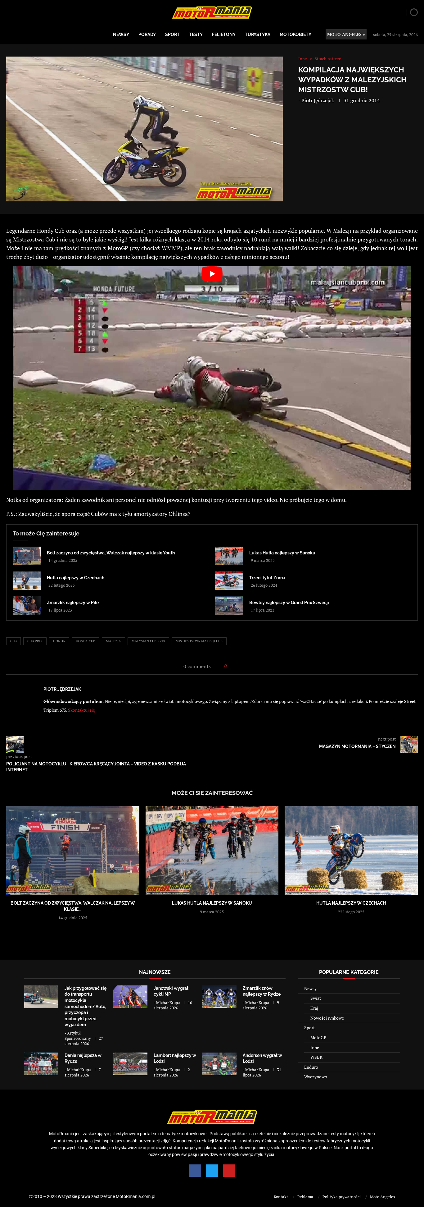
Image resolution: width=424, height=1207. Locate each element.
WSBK (316, 1057)
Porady (147, 34)
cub (13, 641)
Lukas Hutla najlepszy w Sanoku (282, 552)
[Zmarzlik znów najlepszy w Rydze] (219, 996)
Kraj (314, 1008)
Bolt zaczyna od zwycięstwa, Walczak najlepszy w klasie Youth (111, 552)
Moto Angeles (382, 1197)
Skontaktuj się (81, 710)
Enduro (311, 1067)
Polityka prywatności (342, 1197)
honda (59, 641)
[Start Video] (212, 378)
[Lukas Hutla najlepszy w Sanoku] (229, 556)
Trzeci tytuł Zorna (267, 577)
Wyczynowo (315, 1077)
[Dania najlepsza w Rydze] (41, 1064)
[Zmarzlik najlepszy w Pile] (27, 605)
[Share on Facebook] (233, 666)
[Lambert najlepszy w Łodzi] (130, 1064)
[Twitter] (212, 1170)
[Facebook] (195, 1170)
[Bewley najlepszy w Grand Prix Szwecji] (229, 605)
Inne (314, 1047)
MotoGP (318, 1037)
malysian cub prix (148, 641)
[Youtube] (229, 1170)
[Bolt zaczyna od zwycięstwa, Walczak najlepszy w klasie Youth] (27, 556)
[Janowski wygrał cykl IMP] (130, 996)
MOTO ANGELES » (346, 34)
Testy (196, 34)
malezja (113, 641)
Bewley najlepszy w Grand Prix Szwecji (289, 602)
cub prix (35, 641)
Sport (172, 34)
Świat (315, 998)
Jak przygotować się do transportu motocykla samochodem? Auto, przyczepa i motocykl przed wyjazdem (85, 1006)
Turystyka (257, 34)
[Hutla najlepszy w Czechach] (27, 580)
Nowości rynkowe (327, 1018)
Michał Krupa (168, 1002)
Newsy (121, 34)
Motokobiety (295, 34)
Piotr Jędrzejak (317, 100)
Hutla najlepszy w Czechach (75, 577)
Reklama (305, 1197)
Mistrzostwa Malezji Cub (199, 641)
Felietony (224, 34)
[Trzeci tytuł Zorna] (229, 580)
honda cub (85, 641)
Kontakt (281, 1197)
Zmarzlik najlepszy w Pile (73, 602)
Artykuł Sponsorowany (78, 1035)
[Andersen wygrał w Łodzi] (219, 1064)
